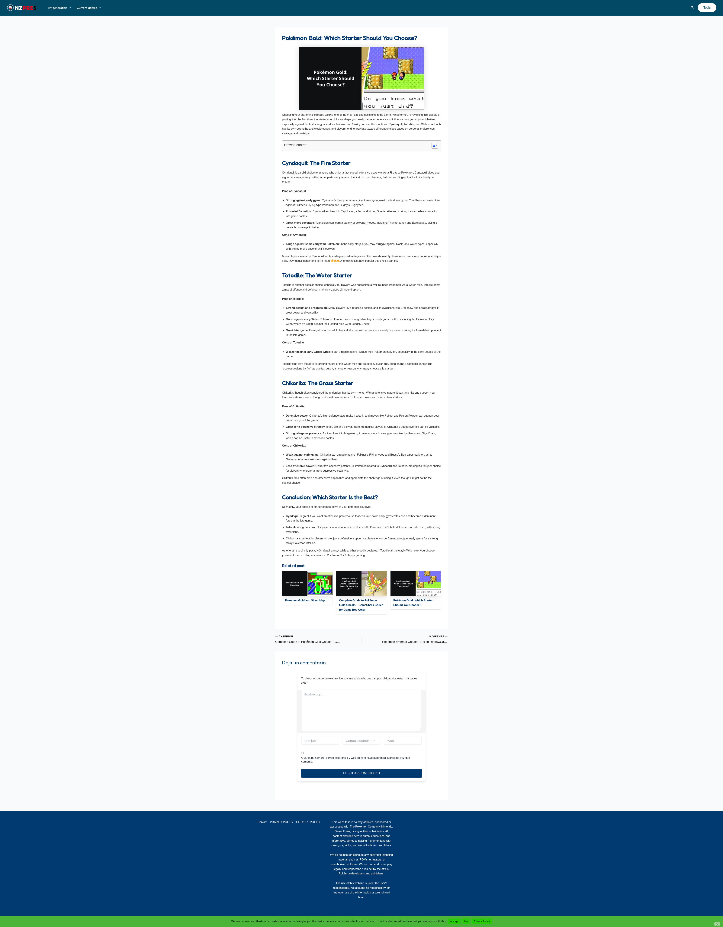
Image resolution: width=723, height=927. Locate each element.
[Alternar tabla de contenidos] (433, 145)
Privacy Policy (482, 921)
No (466, 921)
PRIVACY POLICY (281, 822)
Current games (87, 8)
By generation (57, 8)
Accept (454, 921)
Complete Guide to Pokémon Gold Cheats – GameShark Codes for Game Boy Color (361, 605)
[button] (69, 8)
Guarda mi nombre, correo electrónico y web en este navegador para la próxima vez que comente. (355, 759)
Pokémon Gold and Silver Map (305, 600)
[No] (717, 924)
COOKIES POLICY (308, 822)
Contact (262, 822)
